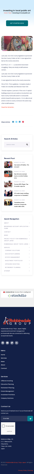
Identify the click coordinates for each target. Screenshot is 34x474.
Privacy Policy (22, 470)
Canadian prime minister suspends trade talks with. (20, 204)
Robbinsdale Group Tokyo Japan (16, 244)
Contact (7, 232)
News (6, 235)
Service (7, 247)
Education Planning (12, 254)
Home (5, 13)
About (6, 223)
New (10, 13)
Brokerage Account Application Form (16, 227)
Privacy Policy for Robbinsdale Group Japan (16, 239)
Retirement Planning (12, 267)
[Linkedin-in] (16, 343)
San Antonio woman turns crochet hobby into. (21, 176)
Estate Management (12, 257)
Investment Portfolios (14, 260)
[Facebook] (3, 343)
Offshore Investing (12, 264)
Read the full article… (8, 107)
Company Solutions (12, 250)
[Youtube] (7, 343)
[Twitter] (12, 343)
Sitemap (7, 271)
